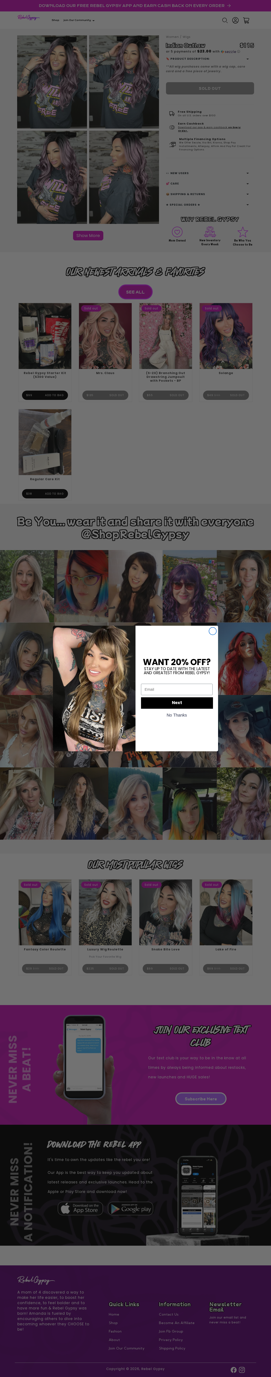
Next (177, 703)
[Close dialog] (212, 631)
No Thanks (177, 715)
